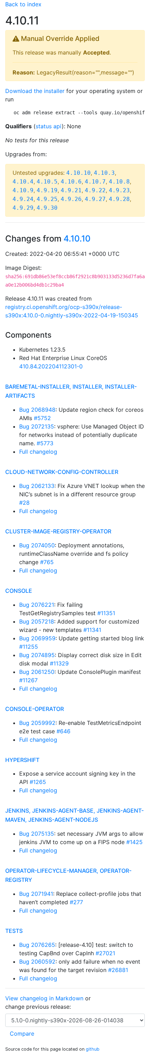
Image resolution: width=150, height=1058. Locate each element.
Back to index (23, 4)
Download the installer (35, 90)
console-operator (34, 708)
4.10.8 (119, 181)
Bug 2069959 (37, 638)
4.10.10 (78, 173)
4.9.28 (119, 199)
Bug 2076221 (36, 604)
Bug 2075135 (36, 833)
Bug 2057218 (36, 621)
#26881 (118, 969)
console (18, 590)
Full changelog (38, 451)
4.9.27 (95, 199)
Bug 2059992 (37, 722)
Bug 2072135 (36, 426)
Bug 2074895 (37, 655)
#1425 (134, 842)
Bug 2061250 (36, 671)
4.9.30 (47, 207)
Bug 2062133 (36, 485)
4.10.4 (23, 181)
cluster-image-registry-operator (58, 531)
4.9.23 (119, 190)
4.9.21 (71, 190)
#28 (24, 502)
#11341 (92, 629)
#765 (47, 562)
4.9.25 (47, 199)
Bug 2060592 (37, 961)
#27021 (105, 953)
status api (49, 126)
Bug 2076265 (37, 944)
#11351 (106, 613)
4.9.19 (47, 190)
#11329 (59, 663)
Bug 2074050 (37, 545)
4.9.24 (23, 199)
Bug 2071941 (36, 893)
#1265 (38, 781)
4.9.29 (23, 207)
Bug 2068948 (37, 409)
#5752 (42, 418)
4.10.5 (47, 181)
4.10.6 (71, 181)
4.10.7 (95, 181)
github (92, 1049)
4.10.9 (23, 190)
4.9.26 (71, 199)
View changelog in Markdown (44, 998)
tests (14, 930)
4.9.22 (95, 190)
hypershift (22, 759)
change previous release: (39, 1006)
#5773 (45, 443)
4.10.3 (104, 173)
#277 (76, 902)
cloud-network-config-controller (61, 471)
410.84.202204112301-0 (51, 366)
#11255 (28, 646)
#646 (63, 731)
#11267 (28, 680)
